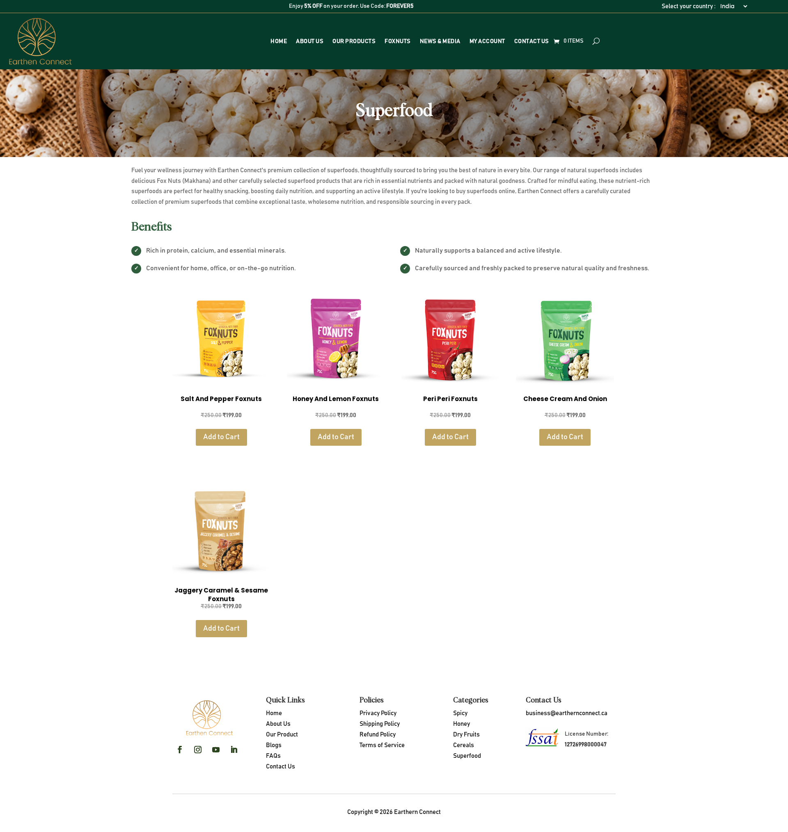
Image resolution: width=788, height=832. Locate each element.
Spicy (460, 713)
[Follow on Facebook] (179, 749)
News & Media (440, 41)
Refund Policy (378, 735)
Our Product (282, 735)
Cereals (463, 745)
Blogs (274, 745)
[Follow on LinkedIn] (234, 749)
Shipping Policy (380, 724)
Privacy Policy (378, 713)
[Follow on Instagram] (197, 749)
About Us (309, 41)
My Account (487, 41)
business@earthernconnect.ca (566, 713)
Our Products (354, 41)
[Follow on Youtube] (215, 749)
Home (278, 41)
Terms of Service (382, 745)
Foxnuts (398, 41)
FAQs (273, 756)
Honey (461, 724)
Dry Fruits (466, 735)
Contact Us (531, 41)
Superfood (467, 756)
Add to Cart (221, 437)
